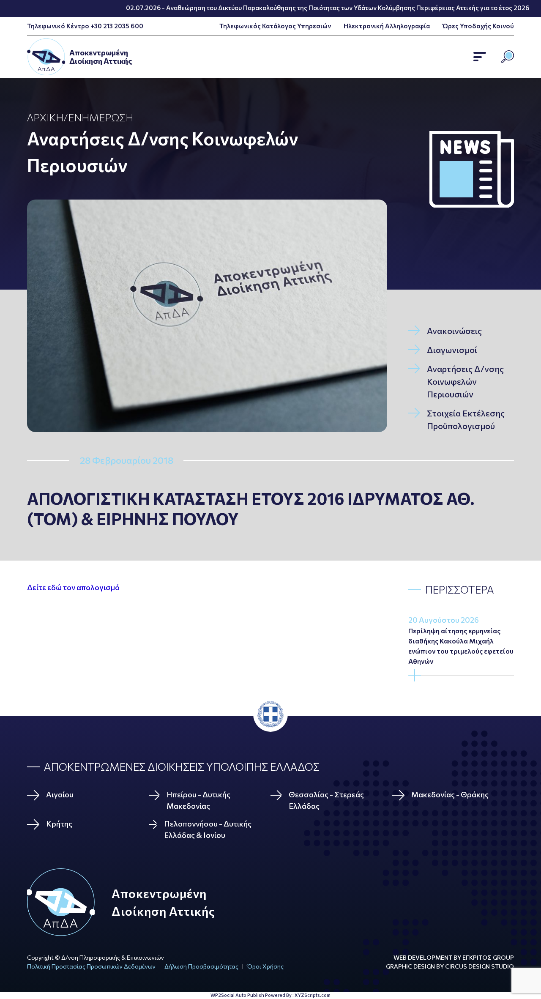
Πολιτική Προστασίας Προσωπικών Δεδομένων (91, 966)
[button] (480, 57)
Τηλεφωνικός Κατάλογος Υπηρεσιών (275, 26)
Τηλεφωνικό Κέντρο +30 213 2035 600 (85, 26)
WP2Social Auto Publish (237, 995)
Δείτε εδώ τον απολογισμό (73, 587)
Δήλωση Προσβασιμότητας (201, 966)
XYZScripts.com (313, 995)
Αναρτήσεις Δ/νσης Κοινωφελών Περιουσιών (162, 151)
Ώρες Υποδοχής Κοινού (478, 26)
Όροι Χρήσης (265, 966)
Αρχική (45, 117)
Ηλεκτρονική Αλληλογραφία (387, 26)
